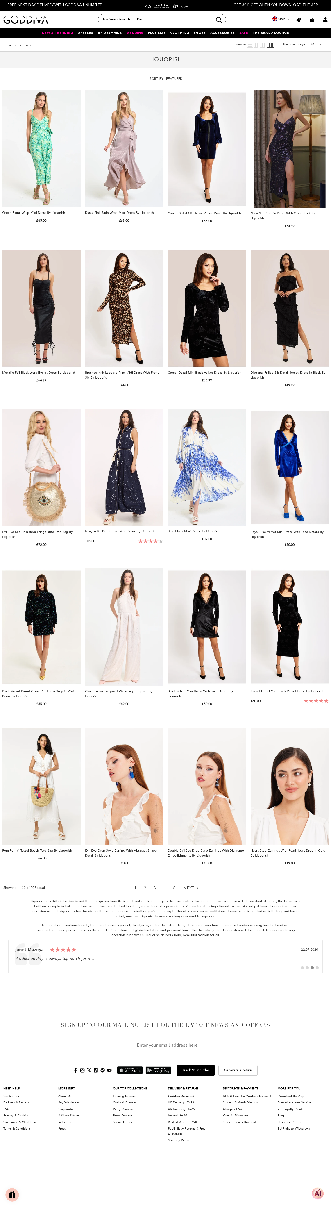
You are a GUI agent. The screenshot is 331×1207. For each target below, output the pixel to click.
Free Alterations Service (294, 1102)
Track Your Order (195, 1070)
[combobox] (155, 19)
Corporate (65, 1109)
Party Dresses (123, 1109)
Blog (281, 1116)
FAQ (6, 1109)
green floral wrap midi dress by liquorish (34, 213)
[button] (165, 6)
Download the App (291, 1096)
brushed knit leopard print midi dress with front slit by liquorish (122, 375)
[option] (55, 5)
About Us (64, 1096)
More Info (66, 1089)
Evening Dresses (124, 1096)
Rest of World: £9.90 (182, 1122)
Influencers (65, 1122)
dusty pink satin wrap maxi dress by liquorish (120, 213)
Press (62, 1129)
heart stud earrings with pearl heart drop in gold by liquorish (288, 853)
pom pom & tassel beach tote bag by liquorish (37, 850)
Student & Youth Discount (241, 1102)
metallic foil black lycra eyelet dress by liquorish (39, 373)
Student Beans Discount (239, 1122)
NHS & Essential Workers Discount (247, 1096)
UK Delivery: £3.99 (181, 1102)
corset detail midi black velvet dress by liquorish (288, 691)
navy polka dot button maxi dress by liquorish (120, 531)
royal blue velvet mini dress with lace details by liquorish (287, 534)
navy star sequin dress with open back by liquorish (283, 215)
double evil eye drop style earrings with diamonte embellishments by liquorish (206, 853)
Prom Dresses (123, 1116)
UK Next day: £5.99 (181, 1109)
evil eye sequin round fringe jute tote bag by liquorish (37, 534)
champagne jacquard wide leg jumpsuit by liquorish (118, 693)
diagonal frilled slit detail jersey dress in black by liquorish (288, 375)
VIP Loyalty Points (290, 1109)
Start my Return (179, 1140)
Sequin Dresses (123, 1122)
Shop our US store (290, 1122)
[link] (165, 956)
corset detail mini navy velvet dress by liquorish (205, 213)
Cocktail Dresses (124, 1102)
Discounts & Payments (240, 1089)
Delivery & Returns (16, 1102)
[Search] (162, 19)
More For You (289, 1089)
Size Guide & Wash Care (20, 1122)
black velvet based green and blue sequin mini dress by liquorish (38, 693)
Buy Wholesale (68, 1102)
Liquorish (25, 45)
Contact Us (11, 1096)
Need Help (11, 1089)
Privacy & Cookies (16, 1116)
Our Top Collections (130, 1089)
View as (241, 44)
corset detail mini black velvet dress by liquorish (205, 373)
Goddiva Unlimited (181, 1096)
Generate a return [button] (238, 1070)
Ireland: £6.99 (177, 1116)
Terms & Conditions (17, 1129)
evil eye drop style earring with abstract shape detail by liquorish (121, 853)
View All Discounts (236, 1116)
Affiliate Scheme (69, 1116)
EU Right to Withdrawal (294, 1129)
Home (9, 45)
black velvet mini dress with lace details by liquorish (200, 693)
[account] (325, 19)
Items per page (294, 44)
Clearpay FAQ (233, 1109)
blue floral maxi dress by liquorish (194, 531)
